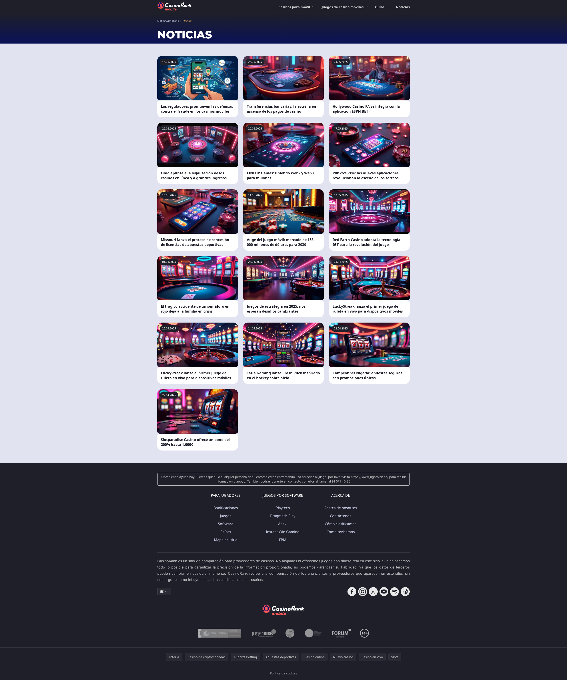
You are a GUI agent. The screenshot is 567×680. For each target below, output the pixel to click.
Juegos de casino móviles (342, 7)
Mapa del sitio (226, 539)
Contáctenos (340, 515)
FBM (282, 539)
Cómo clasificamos (340, 523)
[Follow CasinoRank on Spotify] (394, 591)
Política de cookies (283, 673)
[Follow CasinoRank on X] (373, 591)
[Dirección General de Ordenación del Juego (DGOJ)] (219, 633)
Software (225, 523)
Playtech (283, 507)
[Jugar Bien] (263, 633)
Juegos (225, 515)
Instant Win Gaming (282, 531)
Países (225, 531)
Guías (379, 7)
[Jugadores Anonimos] (289, 633)
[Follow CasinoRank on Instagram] (362, 591)
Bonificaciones (226, 507)
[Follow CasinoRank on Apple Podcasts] (405, 591)
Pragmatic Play (282, 515)
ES (162, 591)
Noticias (403, 7)
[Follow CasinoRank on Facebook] (351, 591)
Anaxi (282, 523)
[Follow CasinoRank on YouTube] (383, 591)
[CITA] (313, 633)
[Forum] (341, 633)
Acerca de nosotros (340, 507)
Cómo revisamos (341, 531)
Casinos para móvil (294, 7)
